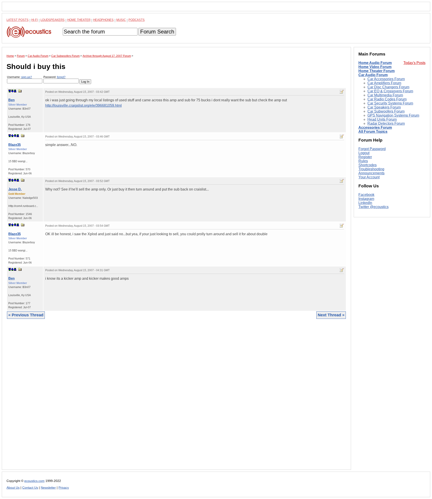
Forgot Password (372, 149)
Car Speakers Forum (384, 107)
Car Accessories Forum (386, 79)
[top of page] (9, 91)
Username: (19, 77)
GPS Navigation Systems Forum (393, 115)
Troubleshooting (371, 169)
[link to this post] (20, 90)
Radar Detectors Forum (386, 123)
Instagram (366, 199)
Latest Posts (18, 20)
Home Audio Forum (375, 63)
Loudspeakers (52, 20)
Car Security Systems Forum (390, 103)
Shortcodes (367, 165)
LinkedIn (365, 203)
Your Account (369, 177)
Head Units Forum (382, 119)
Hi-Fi (34, 20)
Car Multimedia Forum (385, 95)
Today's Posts (414, 63)
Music (121, 20)
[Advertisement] (142, 397)
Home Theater (78, 20)
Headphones (103, 20)
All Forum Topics (372, 131)
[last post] (15, 91)
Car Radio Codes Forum (387, 99)
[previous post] (12, 135)
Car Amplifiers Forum (384, 83)
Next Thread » (331, 315)
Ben (11, 100)
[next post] (12, 91)
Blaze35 (14, 144)
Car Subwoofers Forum (386, 111)
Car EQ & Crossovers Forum (390, 91)
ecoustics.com (34, 481)
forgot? (61, 77)
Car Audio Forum (373, 75)
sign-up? (26, 77)
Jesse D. (15, 189)
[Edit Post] (342, 91)
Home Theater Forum (376, 71)
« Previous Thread (25, 315)
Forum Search (157, 32)
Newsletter (48, 487)
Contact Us (30, 487)
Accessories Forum (375, 127)
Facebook (366, 195)
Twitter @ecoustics (373, 207)
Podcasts (136, 20)
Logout (363, 153)
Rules (363, 161)
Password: (54, 77)
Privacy (63, 487)
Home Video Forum (375, 67)
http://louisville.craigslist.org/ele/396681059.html (83, 105)
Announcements (371, 173)
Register (365, 157)
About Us (13, 487)
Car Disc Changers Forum (388, 87)
